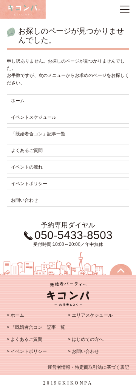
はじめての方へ (88, 339)
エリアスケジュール (92, 315)
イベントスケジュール (33, 117)
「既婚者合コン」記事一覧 (38, 133)
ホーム (18, 100)
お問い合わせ (24, 200)
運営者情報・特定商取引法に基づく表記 (88, 367)
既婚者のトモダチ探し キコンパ (23, 9)
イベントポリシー (29, 183)
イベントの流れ (27, 167)
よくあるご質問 (27, 150)
